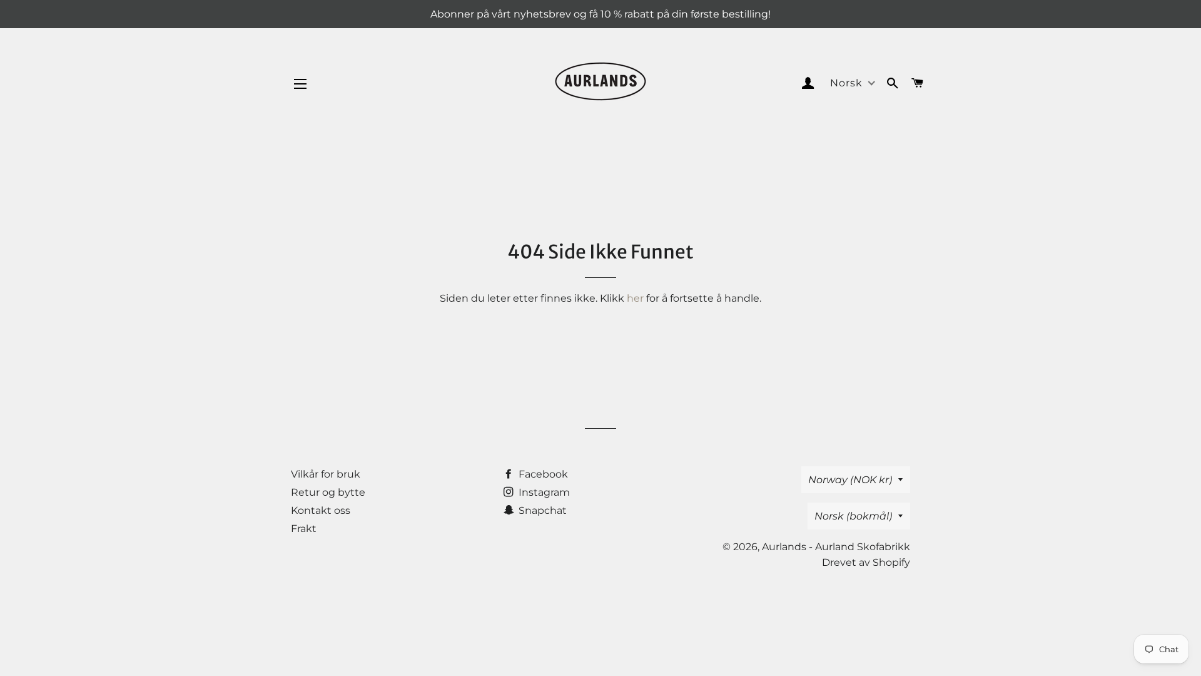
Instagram (543, 492)
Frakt (304, 529)
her (635, 298)
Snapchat (541, 510)
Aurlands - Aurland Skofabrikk (836, 547)
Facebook (542, 474)
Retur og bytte (328, 492)
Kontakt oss (320, 510)
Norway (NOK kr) (850, 480)
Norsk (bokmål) (853, 516)
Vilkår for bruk (325, 474)
